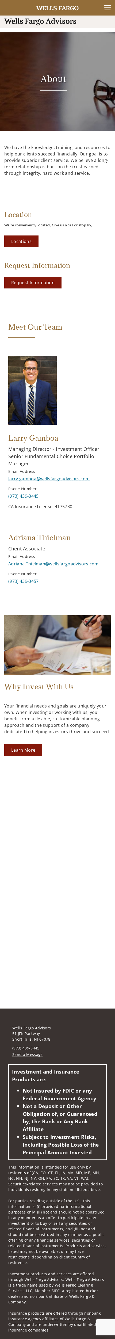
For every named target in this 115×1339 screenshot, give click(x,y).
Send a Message (27, 1054)
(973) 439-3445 (25, 1048)
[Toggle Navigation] (107, 7)
